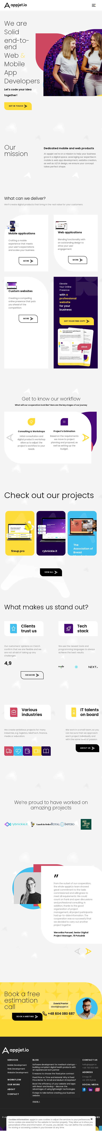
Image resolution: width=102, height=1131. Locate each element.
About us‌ (85, 748)
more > (36, 1101)
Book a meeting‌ (25, 1016)
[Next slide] (85, 437)
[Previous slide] (9, 437)
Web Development (16, 1068)
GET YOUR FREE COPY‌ (74, 321)
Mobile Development (17, 1065)
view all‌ (49, 572)
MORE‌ (26, 261)
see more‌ (30, 675)
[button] (77, 951)
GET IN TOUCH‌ (16, 106)
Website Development (17, 1072)
